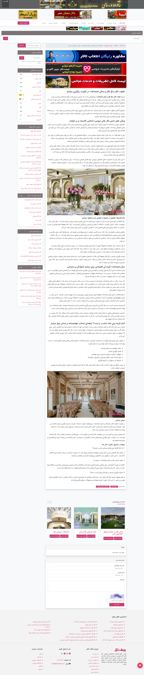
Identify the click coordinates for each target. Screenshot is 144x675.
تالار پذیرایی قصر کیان (114, 531)
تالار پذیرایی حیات (36, 244)
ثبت (5, 38)
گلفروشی (30, 120)
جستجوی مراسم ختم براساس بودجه (113, 631)
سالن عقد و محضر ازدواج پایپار (32, 208)
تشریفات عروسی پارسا (35, 212)
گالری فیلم (94, 669)
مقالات (116, 46)
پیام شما (122, 580)
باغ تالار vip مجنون (36, 235)
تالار (112, 135)
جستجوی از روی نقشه (117, 628)
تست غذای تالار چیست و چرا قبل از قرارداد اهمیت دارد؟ (31, 285)
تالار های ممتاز (30, 95)
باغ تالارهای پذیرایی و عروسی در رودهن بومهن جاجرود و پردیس (30, 169)
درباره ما (95, 654)
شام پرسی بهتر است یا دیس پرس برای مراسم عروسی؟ (30, 279)
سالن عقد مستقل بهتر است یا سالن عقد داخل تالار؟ (30, 272)
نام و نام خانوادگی (119, 566)
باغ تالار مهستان (36, 216)
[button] (50, 502)
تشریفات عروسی (53, 23)
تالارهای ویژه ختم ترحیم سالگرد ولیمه (31, 188)
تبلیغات (44, 23)
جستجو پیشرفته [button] (74, 23)
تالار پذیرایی (30, 79)
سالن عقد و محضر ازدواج (30, 116)
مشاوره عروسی (23, 23)
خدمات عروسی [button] (112, 23)
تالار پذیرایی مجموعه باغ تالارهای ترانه (30, 256)
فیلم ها (83, 23)
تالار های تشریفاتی (30, 99)
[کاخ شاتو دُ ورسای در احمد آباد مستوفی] (84, 4)
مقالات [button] (63, 23)
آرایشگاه (30, 111)
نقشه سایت (94, 672)
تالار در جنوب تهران (36, 143)
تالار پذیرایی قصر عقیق (60, 531)
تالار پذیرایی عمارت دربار (34, 240)
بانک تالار (121, 23)
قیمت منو (91, 23)
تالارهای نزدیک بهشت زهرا (33, 184)
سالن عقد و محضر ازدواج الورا (33, 200)
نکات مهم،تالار (108, 46)
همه (21, 196)
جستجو (22, 45)
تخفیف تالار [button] (101, 23)
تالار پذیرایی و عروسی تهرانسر (33, 174)
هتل (30, 91)
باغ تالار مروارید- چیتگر (35, 248)
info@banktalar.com (58, 664)
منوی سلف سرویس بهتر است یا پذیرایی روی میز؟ (30, 291)
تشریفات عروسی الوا (88, 531)
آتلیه (30, 107)
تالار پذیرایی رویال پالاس (34, 260)
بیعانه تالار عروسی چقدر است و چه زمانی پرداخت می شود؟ (31, 303)
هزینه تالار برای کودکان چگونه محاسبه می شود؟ (31, 297)
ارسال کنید (117, 605)
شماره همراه (121, 573)
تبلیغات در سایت (92, 660)
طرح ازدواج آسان (118, 634)
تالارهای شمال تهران (35, 131)
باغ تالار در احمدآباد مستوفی (33, 147)
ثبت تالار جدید (93, 666)
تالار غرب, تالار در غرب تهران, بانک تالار (30, 135)
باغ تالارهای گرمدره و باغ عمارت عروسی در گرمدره (30, 179)
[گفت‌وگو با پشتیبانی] (140, 665)
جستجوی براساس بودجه (116, 622)
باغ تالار (30, 83)
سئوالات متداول (93, 663)
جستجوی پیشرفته (118, 625)
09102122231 (60, 660)
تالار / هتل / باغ (30, 75)
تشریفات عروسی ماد (35, 204)
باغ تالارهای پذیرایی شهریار (33, 151)
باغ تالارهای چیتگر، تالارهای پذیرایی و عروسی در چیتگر (31, 163)
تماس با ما (94, 657)
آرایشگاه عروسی (37, 663)
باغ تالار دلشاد (37, 224)
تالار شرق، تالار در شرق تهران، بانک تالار (30, 139)
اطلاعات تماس (118, 536)
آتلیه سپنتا (38, 220)
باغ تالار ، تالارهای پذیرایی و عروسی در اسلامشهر (30, 157)
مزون (30, 103)
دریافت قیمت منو (108, 536)
